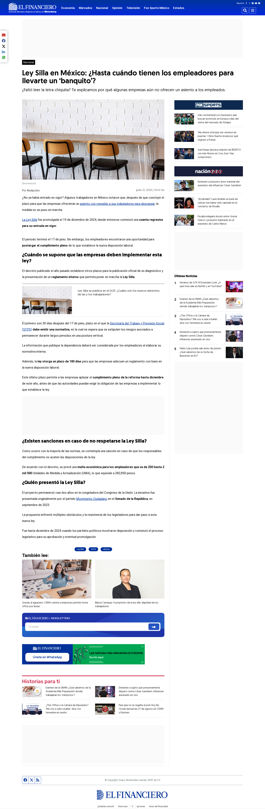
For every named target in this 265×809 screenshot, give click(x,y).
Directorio (123, 807)
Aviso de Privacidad (158, 807)
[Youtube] (256, 3)
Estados (178, 8)
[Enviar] (153, 626)
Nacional (102, 8)
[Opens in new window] (184, 118)
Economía (68, 8)
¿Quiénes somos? (105, 807)
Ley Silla (80, 549)
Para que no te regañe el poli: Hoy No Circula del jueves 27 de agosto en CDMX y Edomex (141, 709)
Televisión (133, 8)
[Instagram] (253, 3)
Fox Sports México (156, 8)
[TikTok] (259, 3)
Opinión (117, 8)
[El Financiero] (32, 8)
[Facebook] (247, 3)
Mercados (85, 8)
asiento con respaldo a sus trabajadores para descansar (117, 204)
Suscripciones (138, 807)
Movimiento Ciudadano (91, 499)
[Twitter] (250, 3)
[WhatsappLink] (83, 654)
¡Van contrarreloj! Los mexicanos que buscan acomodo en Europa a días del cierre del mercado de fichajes (218, 119)
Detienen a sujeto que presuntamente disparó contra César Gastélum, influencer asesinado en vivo (141, 691)
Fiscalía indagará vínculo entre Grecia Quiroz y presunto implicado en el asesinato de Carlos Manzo (217, 220)
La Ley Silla (29, 220)
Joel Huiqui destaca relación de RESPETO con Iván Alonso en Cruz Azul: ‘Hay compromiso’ (219, 154)
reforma (106, 549)
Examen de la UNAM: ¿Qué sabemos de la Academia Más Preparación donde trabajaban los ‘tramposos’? (68, 691)
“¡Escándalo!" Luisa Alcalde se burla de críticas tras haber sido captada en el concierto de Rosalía (218, 203)
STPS (93, 549)
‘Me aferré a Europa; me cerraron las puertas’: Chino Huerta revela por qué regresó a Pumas (218, 136)
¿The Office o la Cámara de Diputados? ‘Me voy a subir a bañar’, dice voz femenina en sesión (67, 709)
